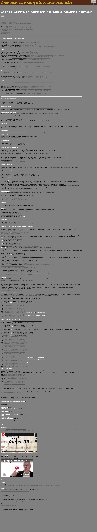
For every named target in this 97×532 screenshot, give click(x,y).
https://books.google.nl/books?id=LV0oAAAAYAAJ (14, 309)
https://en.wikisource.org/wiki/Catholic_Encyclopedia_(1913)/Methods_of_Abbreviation (43, 60)
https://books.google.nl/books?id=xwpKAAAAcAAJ (14, 305)
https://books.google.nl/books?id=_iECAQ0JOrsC (14, 315)
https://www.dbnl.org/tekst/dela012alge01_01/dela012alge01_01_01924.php (35, 91)
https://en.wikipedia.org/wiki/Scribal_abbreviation (34, 62)
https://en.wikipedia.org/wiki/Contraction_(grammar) (36, 53)
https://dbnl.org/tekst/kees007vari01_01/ (12, 198)
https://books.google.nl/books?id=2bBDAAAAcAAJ (14, 381)
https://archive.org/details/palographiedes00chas (14, 360)
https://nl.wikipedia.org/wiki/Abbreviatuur (29, 87)
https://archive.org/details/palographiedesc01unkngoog (15, 342)
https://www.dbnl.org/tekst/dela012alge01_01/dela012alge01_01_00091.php (35, 86)
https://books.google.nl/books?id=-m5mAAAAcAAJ (14, 382)
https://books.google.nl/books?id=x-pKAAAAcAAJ (15, 375)
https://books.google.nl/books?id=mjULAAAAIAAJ (23, 223)
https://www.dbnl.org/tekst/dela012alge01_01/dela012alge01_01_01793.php (32, 90)
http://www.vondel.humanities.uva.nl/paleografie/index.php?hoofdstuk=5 (16, 510)
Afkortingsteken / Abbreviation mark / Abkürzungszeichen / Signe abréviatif (17, 23)
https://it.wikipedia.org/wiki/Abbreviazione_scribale (34, 76)
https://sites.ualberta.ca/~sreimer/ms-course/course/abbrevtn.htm (15, 491)
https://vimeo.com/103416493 (7, 431)
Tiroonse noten (5, 33)
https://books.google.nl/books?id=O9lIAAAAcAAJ (14, 307)
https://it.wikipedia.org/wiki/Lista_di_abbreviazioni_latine (37, 77)
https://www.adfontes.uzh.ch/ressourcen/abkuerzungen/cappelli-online (38, 264)
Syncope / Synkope (6, 32)
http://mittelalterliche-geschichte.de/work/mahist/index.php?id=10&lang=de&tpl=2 (18, 430)
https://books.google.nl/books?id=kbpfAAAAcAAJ (14, 338)
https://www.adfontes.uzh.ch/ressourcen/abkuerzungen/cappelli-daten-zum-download (19, 267)
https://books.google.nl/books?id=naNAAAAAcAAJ (14, 340)
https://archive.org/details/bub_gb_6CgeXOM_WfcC (14, 350)
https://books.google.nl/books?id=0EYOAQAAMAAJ (14, 161)
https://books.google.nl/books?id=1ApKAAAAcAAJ (14, 345)
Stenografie (4, 30)
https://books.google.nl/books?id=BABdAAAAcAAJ (15, 377)
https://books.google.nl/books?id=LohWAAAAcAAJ (14, 304)
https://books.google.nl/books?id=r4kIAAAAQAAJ (14, 343)
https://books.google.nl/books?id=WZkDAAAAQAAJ (14, 314)
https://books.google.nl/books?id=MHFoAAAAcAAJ (11, 290)
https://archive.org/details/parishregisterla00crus (23, 127)
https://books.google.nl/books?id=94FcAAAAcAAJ (11, 392)
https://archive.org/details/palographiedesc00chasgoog (15, 364)
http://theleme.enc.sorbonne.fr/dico (8, 505)
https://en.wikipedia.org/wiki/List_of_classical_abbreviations (40, 56)
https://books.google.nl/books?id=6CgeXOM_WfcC (14, 352)
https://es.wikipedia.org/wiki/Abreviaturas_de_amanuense (38, 66)
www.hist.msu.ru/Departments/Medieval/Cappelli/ (11, 239)
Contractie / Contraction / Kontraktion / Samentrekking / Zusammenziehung (17, 29)
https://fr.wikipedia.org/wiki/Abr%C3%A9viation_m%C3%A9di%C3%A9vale (39, 72)
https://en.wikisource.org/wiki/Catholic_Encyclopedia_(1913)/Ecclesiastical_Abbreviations (45, 55)
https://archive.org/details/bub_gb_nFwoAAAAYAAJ (23, 256)
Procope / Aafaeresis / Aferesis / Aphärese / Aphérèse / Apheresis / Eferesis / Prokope (20, 27)
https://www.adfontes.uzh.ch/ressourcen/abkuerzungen (12, 266)
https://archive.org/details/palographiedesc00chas (14, 347)
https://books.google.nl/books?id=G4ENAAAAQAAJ (14, 353)
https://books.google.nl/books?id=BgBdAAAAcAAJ (15, 374)
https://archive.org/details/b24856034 (11, 356)
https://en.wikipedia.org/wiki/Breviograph (29, 52)
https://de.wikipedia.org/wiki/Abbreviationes (31, 42)
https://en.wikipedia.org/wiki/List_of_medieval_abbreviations (40, 59)
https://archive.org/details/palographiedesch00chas (14, 363)
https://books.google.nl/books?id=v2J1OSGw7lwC (28, 246)
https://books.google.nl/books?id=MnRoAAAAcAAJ (15, 378)
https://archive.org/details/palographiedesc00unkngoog (15, 336)
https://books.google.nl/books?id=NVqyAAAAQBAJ (11, 213)
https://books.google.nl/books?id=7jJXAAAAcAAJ (14, 308)
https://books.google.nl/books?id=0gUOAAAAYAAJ (14, 312)
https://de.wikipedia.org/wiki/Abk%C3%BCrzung (30, 45)
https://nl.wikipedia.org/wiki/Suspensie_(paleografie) (36, 93)
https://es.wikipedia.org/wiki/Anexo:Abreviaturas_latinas (38, 67)
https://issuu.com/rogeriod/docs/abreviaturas (10, 137)
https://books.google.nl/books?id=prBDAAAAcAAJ (14, 384)
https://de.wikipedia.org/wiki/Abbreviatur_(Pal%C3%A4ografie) (39, 44)
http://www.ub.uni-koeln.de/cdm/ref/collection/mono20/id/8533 (14, 263)
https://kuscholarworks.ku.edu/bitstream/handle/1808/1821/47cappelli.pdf (16, 274)
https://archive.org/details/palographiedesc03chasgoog (15, 366)
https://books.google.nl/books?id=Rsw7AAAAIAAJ (11, 215)
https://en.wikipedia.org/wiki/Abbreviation (29, 51)
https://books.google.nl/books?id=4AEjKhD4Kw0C (14, 354)
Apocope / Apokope (6, 25)
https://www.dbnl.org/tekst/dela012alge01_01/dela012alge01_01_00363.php (35, 89)
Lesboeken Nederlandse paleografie (9, 398)
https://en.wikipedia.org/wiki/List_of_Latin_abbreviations (38, 58)
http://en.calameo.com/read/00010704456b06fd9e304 (12, 233)
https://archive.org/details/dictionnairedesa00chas (14, 316)
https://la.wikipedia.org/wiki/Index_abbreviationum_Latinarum (42, 82)
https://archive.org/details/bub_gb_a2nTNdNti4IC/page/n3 (16, 379)
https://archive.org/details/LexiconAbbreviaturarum (11, 261)
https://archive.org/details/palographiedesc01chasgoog (15, 349)
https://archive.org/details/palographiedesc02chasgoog (15, 357)
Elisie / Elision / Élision (7, 26)
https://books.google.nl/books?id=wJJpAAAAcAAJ (14, 346)
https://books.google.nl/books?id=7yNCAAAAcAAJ (14, 311)
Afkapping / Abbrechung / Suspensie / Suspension (12, 22)
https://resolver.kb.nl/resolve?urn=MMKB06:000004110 (15, 199)
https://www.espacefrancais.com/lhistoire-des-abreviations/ (13, 496)
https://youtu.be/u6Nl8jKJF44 (7, 458)
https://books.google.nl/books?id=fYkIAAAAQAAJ (14, 339)
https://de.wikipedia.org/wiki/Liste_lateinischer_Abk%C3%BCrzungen (42, 46)
